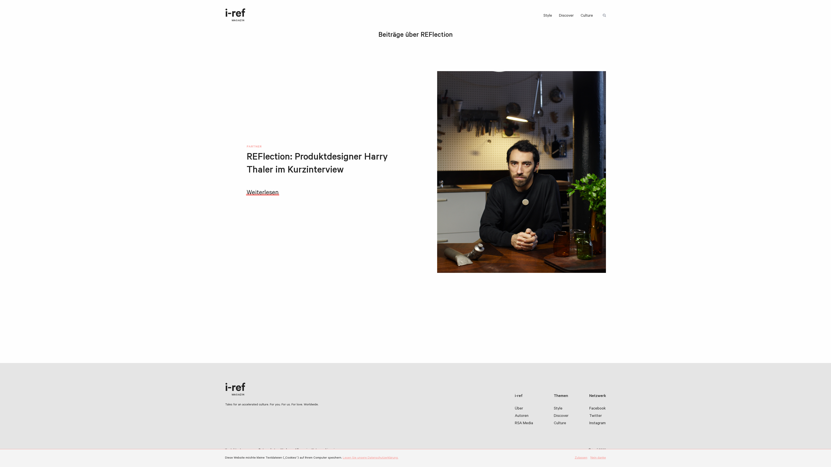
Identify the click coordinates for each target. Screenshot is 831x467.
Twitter (595, 416)
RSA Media (524, 423)
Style (547, 16)
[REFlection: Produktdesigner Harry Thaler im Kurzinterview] (521, 172)
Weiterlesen (263, 193)
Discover (566, 16)
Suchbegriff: (605, 16)
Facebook (597, 409)
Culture (587, 16)
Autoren (521, 416)
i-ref (235, 15)
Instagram (597, 423)
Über (519, 409)
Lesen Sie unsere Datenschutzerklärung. (370, 458)
